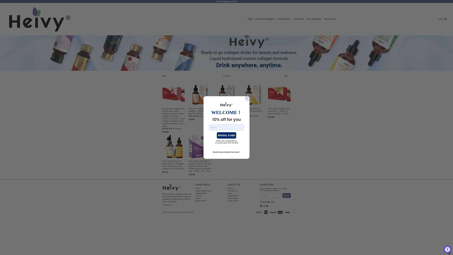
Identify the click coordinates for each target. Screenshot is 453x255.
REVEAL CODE (226, 135)
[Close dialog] (247, 98)
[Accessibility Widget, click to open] (447, 249)
